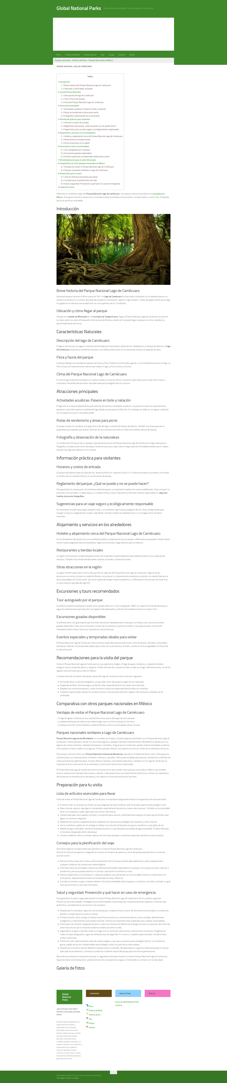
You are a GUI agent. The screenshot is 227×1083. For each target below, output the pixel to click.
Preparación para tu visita (69, 173)
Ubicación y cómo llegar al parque (77, 88)
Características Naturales (69, 92)
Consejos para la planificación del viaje (79, 180)
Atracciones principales (68, 105)
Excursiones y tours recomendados (73, 146)
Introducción (64, 82)
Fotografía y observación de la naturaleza (80, 116)
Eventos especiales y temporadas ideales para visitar (85, 156)
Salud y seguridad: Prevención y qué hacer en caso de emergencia (90, 184)
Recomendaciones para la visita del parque (77, 160)
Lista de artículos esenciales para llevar (79, 177)
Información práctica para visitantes (74, 119)
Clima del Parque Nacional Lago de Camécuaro (82, 102)
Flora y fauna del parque (73, 99)
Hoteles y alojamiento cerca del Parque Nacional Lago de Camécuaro (92, 136)
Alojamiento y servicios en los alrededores (76, 133)
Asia (102, 55)
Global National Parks (79, 8)
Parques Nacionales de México (101, 60)
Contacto (118, 1005)
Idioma (132, 55)
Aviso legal (60, 1078)
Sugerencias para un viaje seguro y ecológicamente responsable (90, 129)
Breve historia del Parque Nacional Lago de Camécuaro (86, 85)
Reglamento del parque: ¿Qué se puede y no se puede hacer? (88, 126)
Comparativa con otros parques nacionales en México (81, 163)
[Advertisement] (113, 34)
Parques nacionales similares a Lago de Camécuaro (84, 170)
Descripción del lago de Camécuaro (77, 95)
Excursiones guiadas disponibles (76, 153)
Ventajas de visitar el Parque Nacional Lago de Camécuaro (87, 167)
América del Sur (90, 55)
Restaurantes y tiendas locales (75, 139)
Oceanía (122, 55)
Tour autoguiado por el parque (75, 150)
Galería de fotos (66, 187)
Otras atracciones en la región (75, 143)
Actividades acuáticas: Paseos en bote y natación (83, 109)
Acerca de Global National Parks (127, 1002)
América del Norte (72, 55)
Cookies (68, 1078)
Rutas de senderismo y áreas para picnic (80, 112)
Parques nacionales (62, 60)
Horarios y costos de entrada (75, 122)
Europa (111, 55)
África (58, 55)
